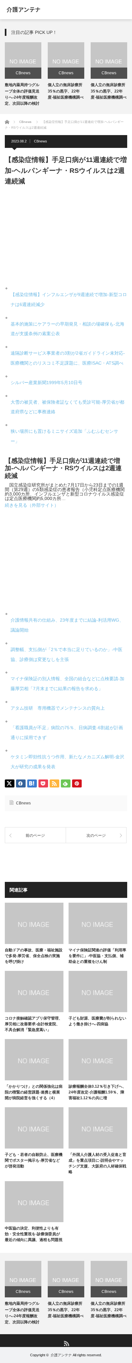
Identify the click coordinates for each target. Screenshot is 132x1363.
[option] (23, 75)
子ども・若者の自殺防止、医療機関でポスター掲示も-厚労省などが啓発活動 (33, 1160)
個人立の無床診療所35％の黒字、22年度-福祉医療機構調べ (66, 91)
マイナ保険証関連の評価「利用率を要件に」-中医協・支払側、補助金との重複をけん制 (97, 956)
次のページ (96, 835)
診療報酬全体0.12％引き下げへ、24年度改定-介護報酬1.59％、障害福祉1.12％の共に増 (97, 1092)
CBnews (23, 73)
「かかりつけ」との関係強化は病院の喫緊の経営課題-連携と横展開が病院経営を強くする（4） (33, 1092)
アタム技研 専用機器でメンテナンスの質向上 (58, 708)
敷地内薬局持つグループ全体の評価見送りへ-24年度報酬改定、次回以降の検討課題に (22, 97)
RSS (66, 1343)
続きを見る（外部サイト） (32, 505)
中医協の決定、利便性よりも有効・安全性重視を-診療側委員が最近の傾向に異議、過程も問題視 (33, 1234)
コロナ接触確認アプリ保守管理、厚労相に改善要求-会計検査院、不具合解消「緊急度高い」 (33, 1024)
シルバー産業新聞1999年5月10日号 (46, 382)
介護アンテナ (61, 1355)
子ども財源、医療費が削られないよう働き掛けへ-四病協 (97, 1021)
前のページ (35, 835)
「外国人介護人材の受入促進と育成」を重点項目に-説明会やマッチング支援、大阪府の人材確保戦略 (97, 1163)
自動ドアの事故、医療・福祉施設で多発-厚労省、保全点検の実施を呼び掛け (33, 956)
